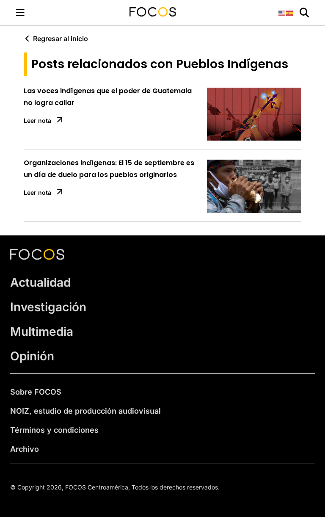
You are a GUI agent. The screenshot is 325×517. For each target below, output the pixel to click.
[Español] (290, 12)
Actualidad (40, 282)
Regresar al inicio (60, 38)
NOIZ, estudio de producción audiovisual (85, 410)
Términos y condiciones (54, 430)
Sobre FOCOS (35, 391)
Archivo (24, 449)
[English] (282, 12)
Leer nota (37, 120)
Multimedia (41, 331)
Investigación (48, 307)
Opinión (32, 356)
